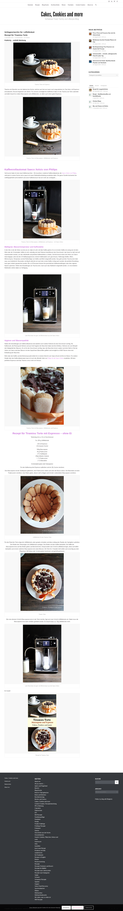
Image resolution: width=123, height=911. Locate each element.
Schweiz (37, 877)
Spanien (37, 881)
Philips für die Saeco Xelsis (55, 358)
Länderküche (38, 852)
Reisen (37, 859)
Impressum (7, 781)
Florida (37, 821)
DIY (36, 812)
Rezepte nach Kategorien (42, 873)
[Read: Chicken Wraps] (90, 102)
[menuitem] (30, 5)
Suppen (37, 884)
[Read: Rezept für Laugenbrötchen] (90, 90)
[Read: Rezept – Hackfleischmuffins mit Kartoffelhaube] (90, 95)
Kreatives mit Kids (40, 850)
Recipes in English (40, 857)
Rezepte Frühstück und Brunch (44, 866)
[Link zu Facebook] (117, 1)
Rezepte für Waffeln (40, 868)
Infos (36, 844)
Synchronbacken (40, 888)
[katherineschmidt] (61, 15)
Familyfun (37, 819)
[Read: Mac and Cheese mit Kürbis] (90, 107)
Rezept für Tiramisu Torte (16, 35)
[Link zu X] (111, 1)
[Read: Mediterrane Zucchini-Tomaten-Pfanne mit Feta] (90, 40)
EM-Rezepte (38, 815)
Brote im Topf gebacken (42, 792)
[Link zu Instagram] (109, 1)
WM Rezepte (38, 899)
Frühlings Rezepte (40, 826)
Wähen (37, 890)
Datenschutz (8, 784)
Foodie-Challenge (40, 823)
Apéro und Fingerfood (41, 786)
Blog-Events (38, 790)
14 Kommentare (19, 37)
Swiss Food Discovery (41, 886)
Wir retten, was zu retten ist (43, 897)
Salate (36, 875)
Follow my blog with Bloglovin (103, 799)
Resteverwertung (40, 861)
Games (37, 830)
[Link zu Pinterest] (114, 1)
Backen (37, 788)
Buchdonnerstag (39, 797)
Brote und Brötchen (40, 795)
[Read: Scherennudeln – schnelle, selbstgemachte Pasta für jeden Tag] (90, 54)
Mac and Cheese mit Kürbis (100, 106)
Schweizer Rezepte (40, 879)
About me (7, 787)
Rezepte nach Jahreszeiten (43, 870)
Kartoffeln (37, 846)
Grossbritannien (39, 835)
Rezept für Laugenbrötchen (100, 89)
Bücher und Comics (40, 799)
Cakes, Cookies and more (11, 778)
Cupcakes (38, 808)
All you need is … (40, 783)
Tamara (28, 37)
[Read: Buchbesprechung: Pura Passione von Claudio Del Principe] (90, 47)
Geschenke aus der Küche (42, 832)
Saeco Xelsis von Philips (69, 173)
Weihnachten (38, 893)
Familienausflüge (40, 817)
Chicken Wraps (97, 101)
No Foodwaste (39, 855)
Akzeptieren (66, 907)
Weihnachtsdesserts (41, 895)
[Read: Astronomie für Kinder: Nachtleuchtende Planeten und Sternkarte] (90, 61)
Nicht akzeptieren (77, 907)
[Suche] (95, 5)
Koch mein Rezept (40, 848)
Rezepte (37, 864)
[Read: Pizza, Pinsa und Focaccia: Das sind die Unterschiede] (90, 33)
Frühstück (38, 828)
